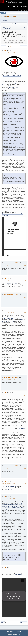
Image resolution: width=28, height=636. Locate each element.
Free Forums (14, 634)
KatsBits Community (9, 16)
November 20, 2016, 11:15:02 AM (8, 483)
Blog (9, 2)
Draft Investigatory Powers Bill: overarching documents (12, 214)
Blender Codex (22, 10)
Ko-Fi (25, 2)
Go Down (3, 46)
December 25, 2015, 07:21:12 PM (8, 280)
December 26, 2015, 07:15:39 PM (8, 395)
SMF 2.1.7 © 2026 (10, 632)
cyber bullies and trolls (14, 87)
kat (5, 50)
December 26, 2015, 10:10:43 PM (8, 468)
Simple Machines (17, 632)
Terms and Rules (13, 631)
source (15, 155)
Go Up (2, 622)
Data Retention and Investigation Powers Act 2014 (13, 429)
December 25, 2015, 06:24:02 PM (8, 265)
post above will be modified (10, 283)
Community (23, 6)
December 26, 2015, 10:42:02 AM (8, 379)
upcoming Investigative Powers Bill (13, 320)
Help (8, 631)
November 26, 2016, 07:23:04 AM (8, 498)
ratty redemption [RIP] (11, 263)
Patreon (20, 2)
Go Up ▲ (19, 631)
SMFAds (9, 634)
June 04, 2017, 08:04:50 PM (7, 570)
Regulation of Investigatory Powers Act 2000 (13, 427)
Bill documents (11, 489)
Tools (9, 6)
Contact (14, 2)
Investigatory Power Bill (10, 486)
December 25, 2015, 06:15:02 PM (8, 52)
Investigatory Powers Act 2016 (12, 75)
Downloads (15, 6)
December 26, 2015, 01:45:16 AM (8, 312)
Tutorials (4, 6)
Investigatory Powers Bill (15, 83)
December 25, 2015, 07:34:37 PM (8, 297)
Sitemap (18, 634)
